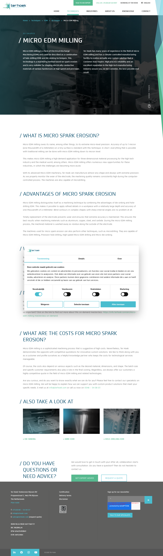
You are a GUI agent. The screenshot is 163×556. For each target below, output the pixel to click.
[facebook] (21, 552)
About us (110, 11)
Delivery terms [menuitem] (65, 495)
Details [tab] (81, 259)
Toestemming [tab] (43, 259)
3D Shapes (55, 20)
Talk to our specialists (120, 515)
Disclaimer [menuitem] (63, 499)
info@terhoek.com (57, 387)
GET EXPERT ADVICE (84, 478)
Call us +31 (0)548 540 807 (106, 3)
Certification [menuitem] (64, 492)
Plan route (15, 503)
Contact (146, 11)
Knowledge (128, 11)
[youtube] (35, 552)
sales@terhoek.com (20, 517)
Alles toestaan (118, 304)
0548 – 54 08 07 (92, 387)
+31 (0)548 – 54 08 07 (21, 510)
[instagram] (28, 552)
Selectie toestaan (81, 304)
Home (56, 11)
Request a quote (114, 478)
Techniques (73, 11)
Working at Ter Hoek (129, 3)
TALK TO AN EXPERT (83, 3)
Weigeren (45, 304)
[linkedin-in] (14, 552)
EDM (46, 20)
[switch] (67, 294)
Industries (91, 11)
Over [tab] (120, 259)
